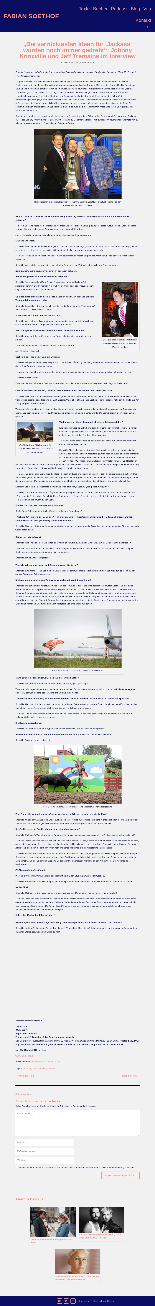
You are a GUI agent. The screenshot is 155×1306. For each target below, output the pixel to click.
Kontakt (143, 20)
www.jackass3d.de (25, 1056)
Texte (84, 8)
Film (35, 1068)
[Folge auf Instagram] (59, 1301)
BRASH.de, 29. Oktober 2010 (45, 1061)
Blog (135, 8)
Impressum (84, 1301)
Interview (42, 1068)
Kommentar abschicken (120, 1175)
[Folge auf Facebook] (73, 1301)
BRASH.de (26, 1068)
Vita (147, 8)
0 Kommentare (87, 62)
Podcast (119, 8)
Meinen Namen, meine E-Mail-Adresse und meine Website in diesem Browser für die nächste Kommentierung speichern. (77, 1167)
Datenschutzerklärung (103, 1301)
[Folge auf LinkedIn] (66, 1301)
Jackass (51, 1068)
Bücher (100, 8)
